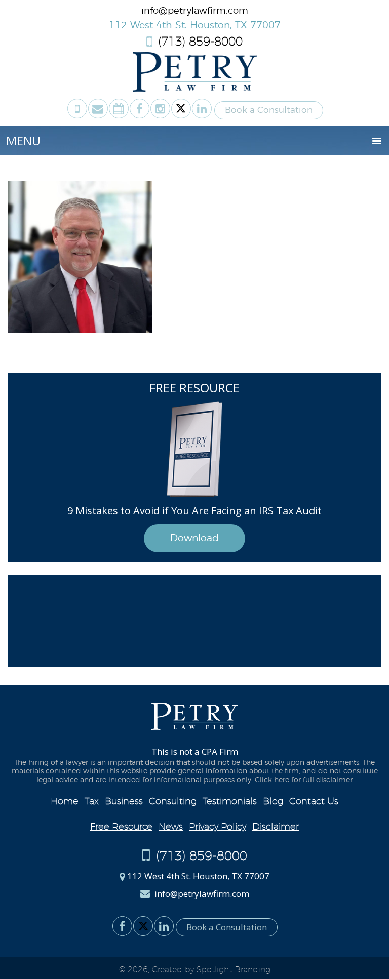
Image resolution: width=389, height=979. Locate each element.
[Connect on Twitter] (181, 108)
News (171, 827)
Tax (92, 801)
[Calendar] (119, 108)
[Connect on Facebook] (139, 108)
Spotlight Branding (233, 970)
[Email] (98, 108)
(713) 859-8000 (198, 42)
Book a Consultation (269, 110)
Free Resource (121, 827)
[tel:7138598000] (77, 108)
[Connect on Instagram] (160, 108)
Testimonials (230, 801)
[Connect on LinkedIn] (202, 108)
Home (65, 801)
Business (124, 801)
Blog (273, 801)
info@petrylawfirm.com (194, 11)
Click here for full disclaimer (304, 780)
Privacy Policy (217, 827)
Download (194, 538)
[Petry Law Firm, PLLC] (195, 89)
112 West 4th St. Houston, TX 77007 (195, 25)
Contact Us (313, 801)
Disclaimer (275, 827)
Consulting (173, 801)
